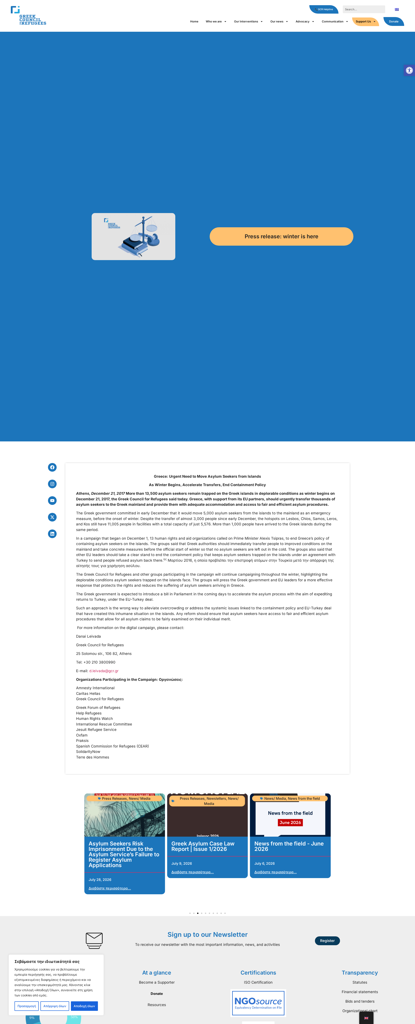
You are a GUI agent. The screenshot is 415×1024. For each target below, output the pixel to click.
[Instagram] (52, 484)
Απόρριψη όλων (54, 1006)
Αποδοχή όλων (84, 1006)
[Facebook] (52, 467)
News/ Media (139, 798)
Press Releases (114, 798)
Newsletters (216, 798)
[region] (56, 984)
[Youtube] (52, 500)
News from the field (304, 798)
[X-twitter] (52, 517)
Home (194, 21)
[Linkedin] (52, 533)
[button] (409, 70)
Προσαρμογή (27, 1006)
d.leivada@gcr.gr (103, 671)
